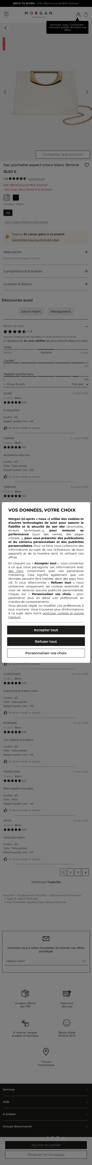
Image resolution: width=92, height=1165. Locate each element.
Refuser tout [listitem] (46, 642)
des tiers (15, 571)
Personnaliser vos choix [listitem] (46, 653)
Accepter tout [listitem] (46, 630)
